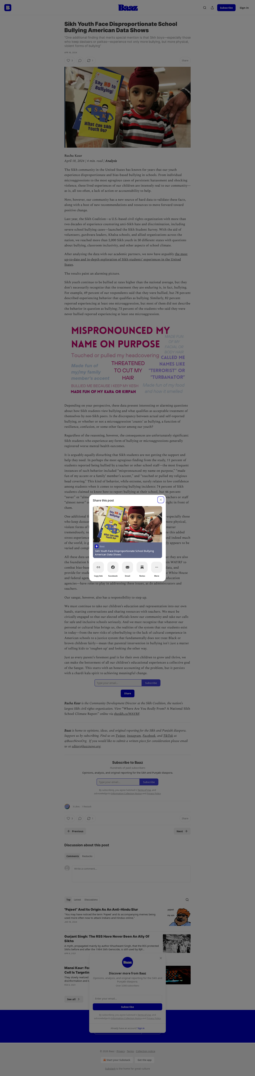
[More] (156, 567)
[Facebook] (112, 567)
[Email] (127, 567)
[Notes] (142, 567)
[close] (161, 500)
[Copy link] (98, 567)
